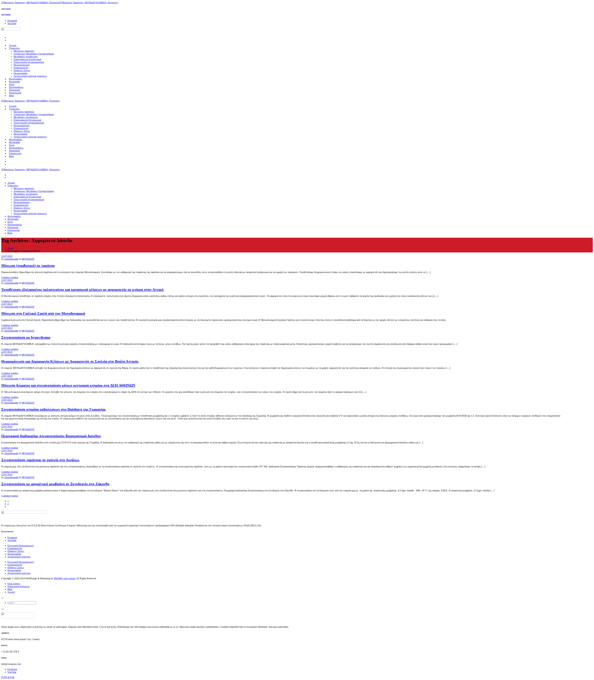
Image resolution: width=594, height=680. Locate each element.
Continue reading (9, 277)
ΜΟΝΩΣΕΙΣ (28, 259)
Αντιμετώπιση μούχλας (18, 556)
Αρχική (11, 592)
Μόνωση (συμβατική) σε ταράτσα (28, 266)
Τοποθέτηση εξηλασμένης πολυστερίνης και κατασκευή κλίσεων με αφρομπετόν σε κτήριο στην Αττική (82, 290)
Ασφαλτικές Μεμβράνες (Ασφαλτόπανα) (34, 53)
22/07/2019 (6, 256)
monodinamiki (11, 259)
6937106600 (6, 14)
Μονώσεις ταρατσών (24, 51)
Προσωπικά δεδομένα (18, 586)
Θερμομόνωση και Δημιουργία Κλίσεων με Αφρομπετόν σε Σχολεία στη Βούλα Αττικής (70, 361)
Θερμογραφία (20, 73)
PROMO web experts (64, 578)
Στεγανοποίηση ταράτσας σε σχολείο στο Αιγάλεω (40, 460)
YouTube (11, 540)
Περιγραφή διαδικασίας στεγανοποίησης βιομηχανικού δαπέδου (51, 436)
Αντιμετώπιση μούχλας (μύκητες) (30, 76)
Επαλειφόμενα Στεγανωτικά (27, 59)
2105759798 (6, 9)
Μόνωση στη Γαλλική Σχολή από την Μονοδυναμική (43, 313)
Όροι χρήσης (13, 583)
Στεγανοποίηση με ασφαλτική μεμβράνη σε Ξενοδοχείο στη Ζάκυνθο (55, 484)
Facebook (12, 537)
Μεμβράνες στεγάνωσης (26, 56)
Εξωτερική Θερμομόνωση (20, 545)
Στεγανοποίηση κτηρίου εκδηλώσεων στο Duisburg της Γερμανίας (53, 409)
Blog (9, 589)
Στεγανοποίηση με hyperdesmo (25, 337)
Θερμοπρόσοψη (22, 65)
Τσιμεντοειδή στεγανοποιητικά (29, 62)
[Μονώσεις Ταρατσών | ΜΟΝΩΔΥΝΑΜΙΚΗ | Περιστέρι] (59, 2)
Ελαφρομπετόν (21, 67)
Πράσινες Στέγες (22, 70)
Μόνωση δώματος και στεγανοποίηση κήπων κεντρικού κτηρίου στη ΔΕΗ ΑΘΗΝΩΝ (68, 385)
